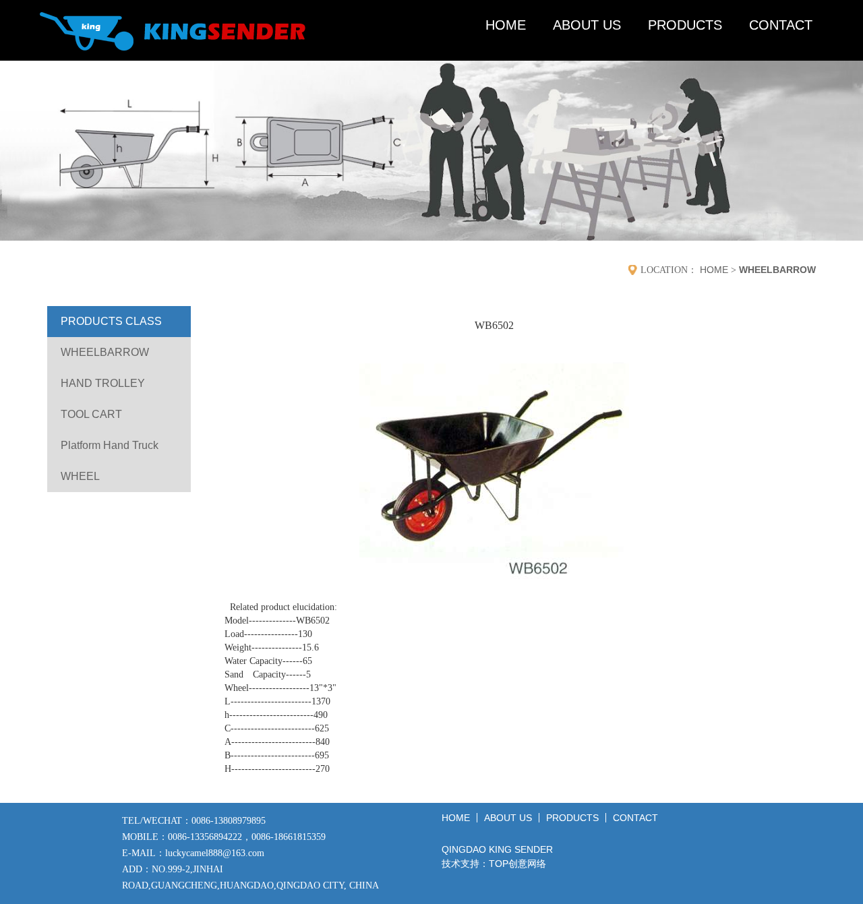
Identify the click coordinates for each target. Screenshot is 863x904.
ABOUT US (587, 25)
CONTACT (780, 25)
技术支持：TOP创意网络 (494, 863)
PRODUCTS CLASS (111, 321)
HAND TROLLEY (103, 383)
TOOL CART (91, 414)
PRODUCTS (685, 25)
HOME (505, 25)
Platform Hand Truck (109, 445)
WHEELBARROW (777, 269)
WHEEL (80, 476)
